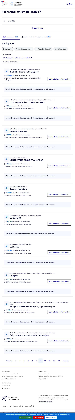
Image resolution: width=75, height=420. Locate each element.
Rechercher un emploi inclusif (10, 374)
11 (49, 361)
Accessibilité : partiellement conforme (12, 412)
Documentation (43, 374)
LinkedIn (5, 386)
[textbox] (36, 61)
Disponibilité (42, 379)
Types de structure (23, 49)
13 (59, 361)
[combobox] (39, 21)
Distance (6, 49)
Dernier (66, 361)
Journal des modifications (9, 379)
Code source (28, 412)
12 (54, 361)
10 (45, 361)
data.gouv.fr (17, 406)
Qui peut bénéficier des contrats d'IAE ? (50, 376)
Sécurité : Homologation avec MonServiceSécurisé (50, 412)
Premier (9, 361)
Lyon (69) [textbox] (11, 21)
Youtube (5, 388)
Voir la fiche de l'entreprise (59, 79)
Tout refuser (38, 417)
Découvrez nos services (45, 402)
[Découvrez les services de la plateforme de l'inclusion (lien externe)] (11, 398)
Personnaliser (51, 417)
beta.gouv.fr (6, 406)
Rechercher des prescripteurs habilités (12, 376)
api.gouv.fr (28, 406)
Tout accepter (25, 417)
